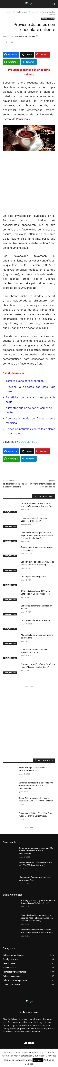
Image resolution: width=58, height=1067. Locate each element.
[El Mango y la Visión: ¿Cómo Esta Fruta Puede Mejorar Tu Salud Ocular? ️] (11, 668)
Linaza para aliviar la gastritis (33, 576)
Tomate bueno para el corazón (25, 380)
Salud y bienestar (20, 12)
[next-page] (9, 678)
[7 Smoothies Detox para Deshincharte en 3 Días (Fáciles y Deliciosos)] (11, 866)
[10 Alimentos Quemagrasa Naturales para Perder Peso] (11, 881)
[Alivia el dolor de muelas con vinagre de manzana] (11, 639)
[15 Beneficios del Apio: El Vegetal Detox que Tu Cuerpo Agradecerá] (11, 595)
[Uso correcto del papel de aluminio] (11, 624)
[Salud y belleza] (37, 36)
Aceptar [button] (37, 1060)
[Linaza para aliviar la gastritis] (11, 580)
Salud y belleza (28, 36)
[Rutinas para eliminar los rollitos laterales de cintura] (11, 653)
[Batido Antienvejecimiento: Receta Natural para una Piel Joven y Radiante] (11, 802)
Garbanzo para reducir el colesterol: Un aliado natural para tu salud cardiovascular (36, 785)
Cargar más (28, 828)
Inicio (9, 12)
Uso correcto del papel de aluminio (36, 620)
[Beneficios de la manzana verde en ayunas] (11, 610)
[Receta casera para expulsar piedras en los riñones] (11, 551)
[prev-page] (4, 678)
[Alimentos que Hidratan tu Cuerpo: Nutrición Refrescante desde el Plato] (11, 507)
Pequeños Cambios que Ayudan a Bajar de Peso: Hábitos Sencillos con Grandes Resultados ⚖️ (37, 535)
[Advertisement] (29, 184)
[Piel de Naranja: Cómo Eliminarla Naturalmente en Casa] (11, 771)
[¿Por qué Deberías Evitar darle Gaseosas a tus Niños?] (11, 522)
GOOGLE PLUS (28, 441)
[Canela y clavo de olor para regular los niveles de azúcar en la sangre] (11, 566)
